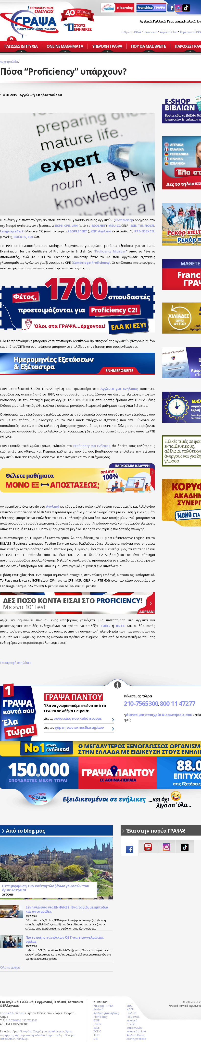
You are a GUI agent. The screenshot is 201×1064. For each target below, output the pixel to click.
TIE (140, 225)
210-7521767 (29, 1020)
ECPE (59, 225)
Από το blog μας (25, 830)
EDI (30, 237)
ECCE (96, 1027)
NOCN (149, 225)
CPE (67, 225)
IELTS (120, 625)
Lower (97, 1024)
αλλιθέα (40, 1035)
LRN (75, 225)
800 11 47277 (177, 703)
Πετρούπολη (7, 1038)
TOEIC (97, 1031)
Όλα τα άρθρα (10, 967)
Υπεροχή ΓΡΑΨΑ (103, 1005)
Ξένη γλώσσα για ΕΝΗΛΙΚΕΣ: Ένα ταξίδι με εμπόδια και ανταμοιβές (66, 909)
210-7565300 (141, 703)
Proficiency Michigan (110, 251)
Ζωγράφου (40, 1031)
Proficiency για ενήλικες (91, 445)
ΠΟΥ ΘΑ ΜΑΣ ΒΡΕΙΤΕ (148, 46)
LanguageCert (12, 231)
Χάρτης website (136, 1038)
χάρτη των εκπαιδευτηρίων (79, 727)
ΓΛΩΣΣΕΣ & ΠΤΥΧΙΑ (21, 46)
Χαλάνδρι (22, 1038)
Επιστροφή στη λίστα (15, 662)
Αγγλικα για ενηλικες (119, 388)
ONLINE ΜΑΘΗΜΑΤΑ (65, 46)
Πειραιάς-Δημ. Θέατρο (60, 1035)
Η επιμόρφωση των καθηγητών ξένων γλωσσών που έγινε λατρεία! (45, 888)
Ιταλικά (131, 1024)
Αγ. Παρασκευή (24, 1035)
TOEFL (105, 625)
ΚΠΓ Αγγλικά (101, 231)
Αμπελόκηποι (56, 1031)
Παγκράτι (26, 1031)
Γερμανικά (132, 1016)
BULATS (19, 237)
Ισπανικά (131, 1020)
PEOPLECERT (77, 231)
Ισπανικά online (136, 1031)
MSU (129, 1005)
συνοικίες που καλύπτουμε (77, 718)
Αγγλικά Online (168, 32)
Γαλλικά (131, 1013)
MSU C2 (114, 225)
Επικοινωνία (150, 32)
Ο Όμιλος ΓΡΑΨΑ (131, 32)
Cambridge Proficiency (91, 262)
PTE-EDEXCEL (144, 231)
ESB (133, 225)
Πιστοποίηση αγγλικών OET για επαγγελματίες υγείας (64, 939)
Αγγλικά (52, 506)
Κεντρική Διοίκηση (12, 1013)
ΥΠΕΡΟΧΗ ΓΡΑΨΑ (107, 46)
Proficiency (124, 220)
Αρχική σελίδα (9, 62)
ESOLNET (98, 225)
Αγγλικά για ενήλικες (106, 1013)
